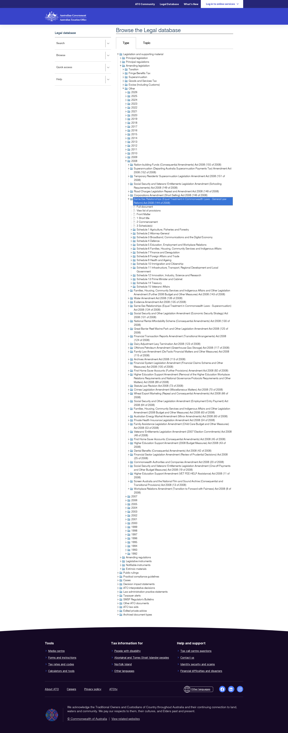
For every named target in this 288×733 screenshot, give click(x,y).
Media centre (56, 651)
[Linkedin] (231, 689)
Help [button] (64, 81)
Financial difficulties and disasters (201, 671)
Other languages (124, 671)
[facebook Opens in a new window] (222, 689)
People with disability (127, 651)
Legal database (65, 33)
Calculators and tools (61, 671)
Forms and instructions (62, 657)
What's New (191, 4)
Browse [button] (65, 57)
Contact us (187, 657)
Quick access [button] (69, 69)
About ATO (52, 689)
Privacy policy (92, 689)
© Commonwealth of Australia (87, 718)
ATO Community (145, 4)
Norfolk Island (123, 664)
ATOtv (113, 689)
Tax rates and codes (61, 664)
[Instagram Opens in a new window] (240, 689)
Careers (71, 689)
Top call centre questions (196, 651)
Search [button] (65, 45)
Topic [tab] (146, 43)
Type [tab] (126, 43)
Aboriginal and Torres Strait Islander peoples (141, 657)
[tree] (174, 335)
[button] (117, 54)
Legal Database (169, 4)
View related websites (126, 718)
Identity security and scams (197, 664)
